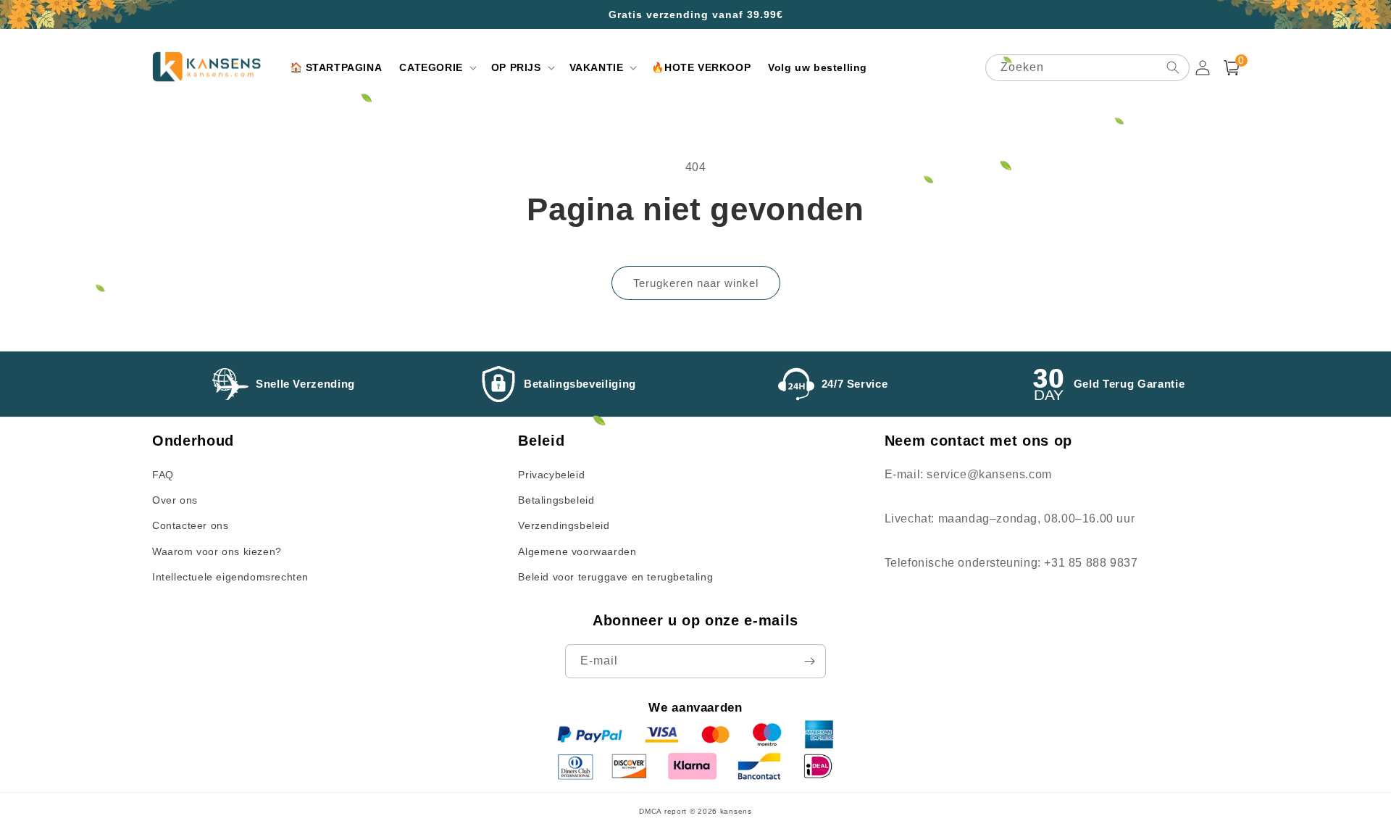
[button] (436, 67)
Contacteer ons (190, 525)
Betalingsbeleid (556, 500)
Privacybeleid (551, 474)
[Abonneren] (809, 661)
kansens (736, 811)
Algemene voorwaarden (577, 551)
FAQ (163, 474)
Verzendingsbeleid (563, 525)
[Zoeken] (1173, 67)
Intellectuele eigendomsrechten (230, 577)
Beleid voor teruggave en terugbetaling (615, 577)
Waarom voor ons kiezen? (217, 551)
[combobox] (1087, 67)
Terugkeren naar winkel (696, 283)
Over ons (175, 500)
